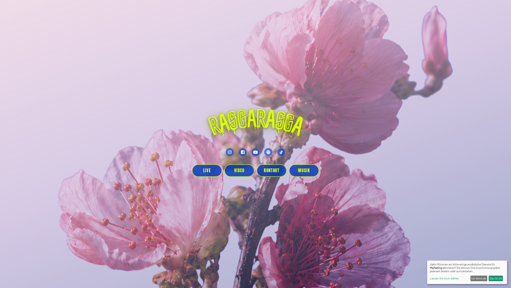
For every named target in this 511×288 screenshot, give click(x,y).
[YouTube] (255, 152)
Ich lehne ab (478, 278)
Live (207, 170)
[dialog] (467, 272)
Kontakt (271, 170)
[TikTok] (281, 152)
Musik (304, 170)
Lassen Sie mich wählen (444, 278)
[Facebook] (243, 152)
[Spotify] (268, 152)
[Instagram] (230, 152)
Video (239, 170)
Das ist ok (496, 278)
